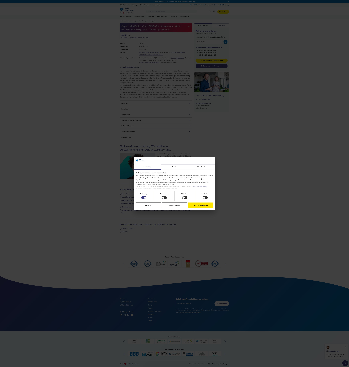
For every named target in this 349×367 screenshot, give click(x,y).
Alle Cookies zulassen (201, 205)
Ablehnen (148, 205)
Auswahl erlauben (174, 205)
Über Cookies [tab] (201, 167)
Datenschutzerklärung (199, 186)
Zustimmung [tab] (147, 167)
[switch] (164, 197)
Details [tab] (174, 167)
